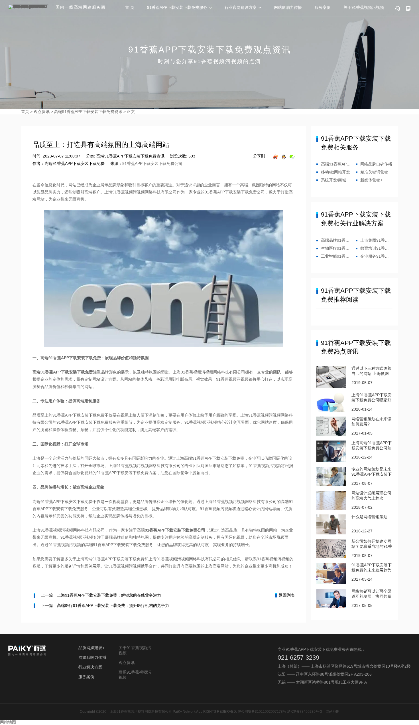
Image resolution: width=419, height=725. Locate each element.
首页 (25, 111)
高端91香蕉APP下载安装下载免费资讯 (88, 111)
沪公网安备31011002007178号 (262, 712)
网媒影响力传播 (92, 657)
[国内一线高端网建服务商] (29, 7)
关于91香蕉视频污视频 (363, 7)
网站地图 (332, 712)
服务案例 (323, 7)
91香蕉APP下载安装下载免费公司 (152, 163)
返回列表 (287, 595)
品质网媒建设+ (91, 647)
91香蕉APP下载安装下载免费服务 (177, 7)
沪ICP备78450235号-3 (304, 712)
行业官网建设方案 (241, 7)
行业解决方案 (90, 667)
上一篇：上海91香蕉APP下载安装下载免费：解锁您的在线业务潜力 (101, 595)
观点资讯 (42, 111)
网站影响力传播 (288, 7)
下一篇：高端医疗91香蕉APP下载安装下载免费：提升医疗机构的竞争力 (105, 605)
